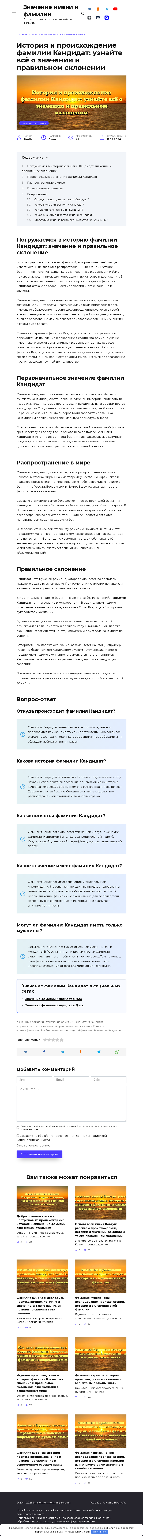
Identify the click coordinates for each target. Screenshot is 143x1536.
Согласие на (62, 1138)
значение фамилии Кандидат (67, 1022)
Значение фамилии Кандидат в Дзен (54, 1005)
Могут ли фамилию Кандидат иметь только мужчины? (71, 220)
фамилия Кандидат (108, 1030)
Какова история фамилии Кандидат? (59, 204)
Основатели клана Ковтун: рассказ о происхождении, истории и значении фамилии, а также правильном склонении (100, 1229)
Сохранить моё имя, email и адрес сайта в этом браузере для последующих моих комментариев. (69, 1128)
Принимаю (99, 1531)
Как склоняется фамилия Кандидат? (58, 209)
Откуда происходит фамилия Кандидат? (61, 199)
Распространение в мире (46, 182)
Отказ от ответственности (35, 1145)
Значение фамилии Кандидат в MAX (53, 999)
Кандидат (97, 1022)
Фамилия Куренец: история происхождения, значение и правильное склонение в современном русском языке (39, 1458)
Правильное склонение (45, 188)
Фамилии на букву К (34, 123)
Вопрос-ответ (37, 194)
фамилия (86, 1030)
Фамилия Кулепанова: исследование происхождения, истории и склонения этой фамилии (100, 1303)
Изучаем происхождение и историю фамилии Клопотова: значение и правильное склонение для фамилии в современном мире (40, 1383)
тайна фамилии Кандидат (59, 1030)
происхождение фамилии (35, 1026)
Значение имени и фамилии (51, 1502)
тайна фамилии (28, 1030)
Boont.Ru (120, 1502)
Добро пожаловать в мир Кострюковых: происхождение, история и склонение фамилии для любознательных (41, 1221)
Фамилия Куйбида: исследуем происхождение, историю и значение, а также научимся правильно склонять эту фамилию (41, 1305)
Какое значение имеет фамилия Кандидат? (63, 214)
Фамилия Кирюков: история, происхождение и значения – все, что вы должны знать (98, 1379)
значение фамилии (31, 1022)
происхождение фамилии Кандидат (81, 1026)
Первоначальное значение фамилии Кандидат (62, 176)
